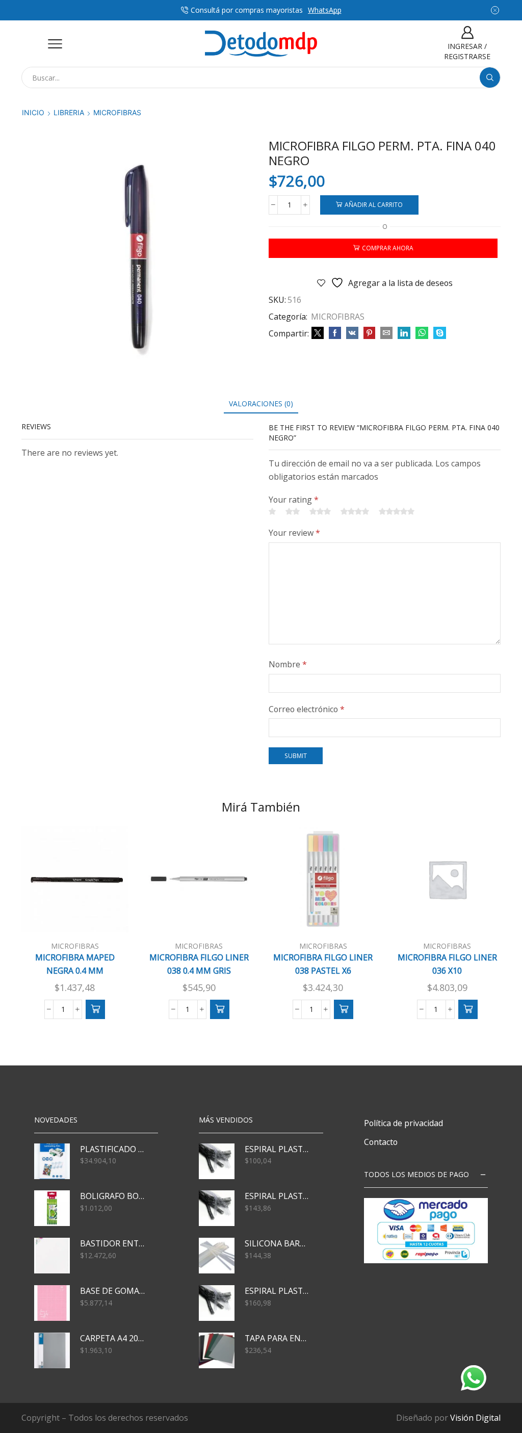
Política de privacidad (403, 1123)
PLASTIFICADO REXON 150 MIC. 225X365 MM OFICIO (112, 1149)
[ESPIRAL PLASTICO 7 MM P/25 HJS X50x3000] (216, 1161)
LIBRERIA (69, 112)
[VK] (352, 333)
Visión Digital (475, 1417)
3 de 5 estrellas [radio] (320, 511)
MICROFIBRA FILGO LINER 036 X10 (447, 964)
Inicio (33, 112)
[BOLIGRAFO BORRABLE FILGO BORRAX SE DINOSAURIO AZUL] (52, 1208)
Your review (294, 532)
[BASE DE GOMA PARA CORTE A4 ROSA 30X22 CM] (52, 1303)
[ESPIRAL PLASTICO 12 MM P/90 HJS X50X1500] (216, 1303)
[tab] (261, 403)
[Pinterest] (369, 333)
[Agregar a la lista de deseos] (106, 916)
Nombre (288, 664)
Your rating (294, 499)
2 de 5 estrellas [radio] (292, 511)
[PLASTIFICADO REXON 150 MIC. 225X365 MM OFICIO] (52, 1161)
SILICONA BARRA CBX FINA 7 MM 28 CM (277, 1243)
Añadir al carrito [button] (80, 924)
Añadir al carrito (374, 204)
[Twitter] (317, 333)
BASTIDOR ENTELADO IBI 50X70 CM (112, 1243)
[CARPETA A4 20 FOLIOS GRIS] (52, 1350)
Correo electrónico (307, 709)
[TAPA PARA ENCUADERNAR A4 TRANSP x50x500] (216, 1350)
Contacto (381, 1142)
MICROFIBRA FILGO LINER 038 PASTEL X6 (323, 964)
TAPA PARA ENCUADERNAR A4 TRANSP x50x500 (277, 1338)
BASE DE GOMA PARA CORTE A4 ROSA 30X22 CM (112, 1290)
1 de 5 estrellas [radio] (272, 511)
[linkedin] (404, 333)
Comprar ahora (387, 248)
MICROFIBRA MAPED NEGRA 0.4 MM (75, 964)
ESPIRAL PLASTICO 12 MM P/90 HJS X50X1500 (277, 1290)
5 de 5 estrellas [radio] (396, 511)
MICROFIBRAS (117, 112)
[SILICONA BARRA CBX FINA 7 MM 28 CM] (216, 1255)
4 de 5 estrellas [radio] (355, 511)
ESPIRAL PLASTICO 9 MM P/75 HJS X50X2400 (277, 1196)
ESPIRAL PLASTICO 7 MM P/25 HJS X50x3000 (277, 1149)
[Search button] (490, 77)
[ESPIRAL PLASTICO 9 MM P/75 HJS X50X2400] (216, 1208)
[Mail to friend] (386, 333)
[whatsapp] (422, 333)
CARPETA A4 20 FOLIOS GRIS (112, 1338)
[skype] (438, 333)
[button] (95, 1009)
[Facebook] (335, 333)
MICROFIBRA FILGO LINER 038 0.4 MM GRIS (199, 964)
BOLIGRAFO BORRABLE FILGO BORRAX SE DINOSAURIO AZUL (112, 1196)
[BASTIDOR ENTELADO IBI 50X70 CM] (52, 1255)
